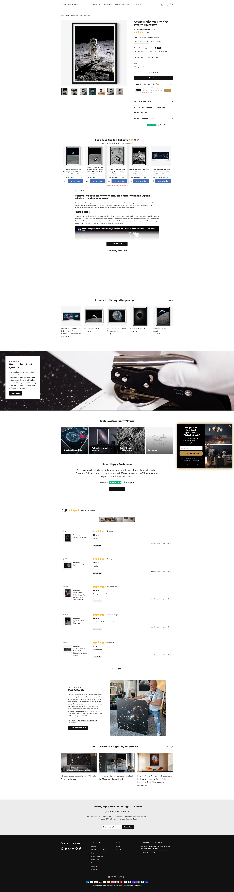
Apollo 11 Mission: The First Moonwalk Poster (139, 170)
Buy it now (153, 78)
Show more (116, 669)
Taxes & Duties (140, 113)
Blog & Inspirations (122, 4)
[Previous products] (167, 84)
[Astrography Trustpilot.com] (117, 482)
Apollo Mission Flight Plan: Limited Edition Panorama (152, 88)
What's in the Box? (142, 101)
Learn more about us (78, 728)
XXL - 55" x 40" (153, 57)
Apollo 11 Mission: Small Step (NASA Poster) (117, 170)
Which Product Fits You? (98, 850)
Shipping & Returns (97, 856)
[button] (142, 32)
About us (93, 847)
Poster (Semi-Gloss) (141, 42)
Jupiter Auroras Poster (80, 565)
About (136, 4)
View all (170, 300)
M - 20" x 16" (151, 52)
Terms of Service (96, 863)
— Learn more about (149, 37)
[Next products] (171, 84)
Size (147, 48)
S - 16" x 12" (139, 52)
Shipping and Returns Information (149, 107)
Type (136, 37)
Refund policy (95, 869)
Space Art (119, 850)
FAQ (92, 853)
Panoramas (108, 4)
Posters (96, 4)
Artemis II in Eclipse (79, 537)
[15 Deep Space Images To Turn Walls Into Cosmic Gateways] (79, 762)
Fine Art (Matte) (156, 42)
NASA (83, 191)
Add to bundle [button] (75, 181)
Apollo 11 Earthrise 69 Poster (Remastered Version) (73, 170)
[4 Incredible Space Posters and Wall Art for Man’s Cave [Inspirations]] (117, 762)
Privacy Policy (95, 860)
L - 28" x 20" (163, 52)
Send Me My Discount (191, 453)
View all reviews (117, 489)
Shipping (136, 67)
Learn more (15, 393)
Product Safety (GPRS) (144, 118)
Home (62, 15)
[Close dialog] (229, 426)
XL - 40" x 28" (140, 57)
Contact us (94, 866)
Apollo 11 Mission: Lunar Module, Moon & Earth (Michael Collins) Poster (95, 169)
